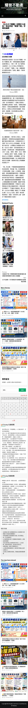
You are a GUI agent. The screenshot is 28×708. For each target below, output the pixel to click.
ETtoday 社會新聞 (8, 425)
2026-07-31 (9, 370)
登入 (10, 382)
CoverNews (22, 703)
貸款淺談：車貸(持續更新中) (11, 546)
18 (6, 410)
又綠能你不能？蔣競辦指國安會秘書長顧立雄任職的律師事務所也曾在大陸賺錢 (14, 274)
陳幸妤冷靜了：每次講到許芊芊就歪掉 (12, 439)
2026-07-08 (9, 697)
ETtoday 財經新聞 (8, 476)
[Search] (25, 15)
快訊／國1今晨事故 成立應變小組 (11, 446)
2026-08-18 (9, 315)
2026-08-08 (9, 343)
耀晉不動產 (14, 5)
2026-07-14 (9, 670)
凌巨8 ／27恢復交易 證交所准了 (11, 518)
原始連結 (5, 200)
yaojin (4, 30)
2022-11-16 (10, 30)
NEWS (4, 22)
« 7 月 (13, 420)
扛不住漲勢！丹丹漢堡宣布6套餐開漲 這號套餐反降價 (14, 279)
